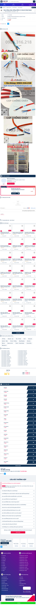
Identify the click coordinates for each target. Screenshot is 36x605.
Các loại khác (20, 7)
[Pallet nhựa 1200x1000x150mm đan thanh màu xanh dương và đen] (30, 321)
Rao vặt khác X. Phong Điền (6, 361)
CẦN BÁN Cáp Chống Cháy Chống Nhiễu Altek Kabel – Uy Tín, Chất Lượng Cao (5, 233)
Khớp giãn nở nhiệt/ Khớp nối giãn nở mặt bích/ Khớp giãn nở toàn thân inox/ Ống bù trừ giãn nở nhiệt (30, 233)
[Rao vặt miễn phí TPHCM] (9, 379)
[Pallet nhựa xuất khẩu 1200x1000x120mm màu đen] (30, 308)
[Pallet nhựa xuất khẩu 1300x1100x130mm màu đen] (5, 321)
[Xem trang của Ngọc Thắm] (1, 236)
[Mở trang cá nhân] (2, 387)
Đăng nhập (33, 208)
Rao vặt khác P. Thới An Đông (6, 357)
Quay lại (33, 7)
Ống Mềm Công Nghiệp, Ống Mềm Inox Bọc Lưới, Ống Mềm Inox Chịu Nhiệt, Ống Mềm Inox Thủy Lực (18, 259)
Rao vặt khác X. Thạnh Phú (23, 362)
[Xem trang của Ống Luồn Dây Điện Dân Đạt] (1, 249)
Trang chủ (3, 7)
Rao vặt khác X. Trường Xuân (6, 364)
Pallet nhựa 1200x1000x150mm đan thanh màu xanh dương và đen (30, 326)
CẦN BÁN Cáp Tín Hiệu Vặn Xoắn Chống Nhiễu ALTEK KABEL (18, 246)
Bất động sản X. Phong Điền (24, 568)
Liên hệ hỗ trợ (22, 585)
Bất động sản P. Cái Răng (24, 557)
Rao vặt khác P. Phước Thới (6, 356)
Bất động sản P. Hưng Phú (24, 565)
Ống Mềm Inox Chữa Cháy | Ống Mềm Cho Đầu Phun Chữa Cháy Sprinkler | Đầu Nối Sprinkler (5, 273)
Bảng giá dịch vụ (22, 580)
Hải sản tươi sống (4, 583)
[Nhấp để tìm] (34, 1)
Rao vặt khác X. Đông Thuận (23, 360)
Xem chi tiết (14, 193)
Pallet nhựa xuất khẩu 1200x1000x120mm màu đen (29, 313)
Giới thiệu (21, 577)
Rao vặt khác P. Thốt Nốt (6, 358)
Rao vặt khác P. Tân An (22, 356)
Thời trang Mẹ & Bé (5, 590)
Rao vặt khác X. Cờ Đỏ (22, 358)
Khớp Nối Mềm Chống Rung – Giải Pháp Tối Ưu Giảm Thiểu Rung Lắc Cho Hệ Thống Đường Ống (18, 300)
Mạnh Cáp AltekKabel (11, 178)
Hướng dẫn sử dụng (23, 583)
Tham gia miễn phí (9, 599)
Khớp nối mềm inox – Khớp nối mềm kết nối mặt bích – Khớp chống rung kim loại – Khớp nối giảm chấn (30, 259)
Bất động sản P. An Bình (23, 567)
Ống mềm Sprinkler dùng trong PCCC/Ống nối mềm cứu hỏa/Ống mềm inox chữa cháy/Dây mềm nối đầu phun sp (30, 286)
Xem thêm (18, 332)
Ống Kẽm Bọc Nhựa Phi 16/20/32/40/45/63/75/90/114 (17, 189)
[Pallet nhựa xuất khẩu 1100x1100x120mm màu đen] (18, 308)
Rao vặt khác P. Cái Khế (5, 351)
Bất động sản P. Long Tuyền (24, 563)
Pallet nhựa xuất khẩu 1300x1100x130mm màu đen (5, 326)
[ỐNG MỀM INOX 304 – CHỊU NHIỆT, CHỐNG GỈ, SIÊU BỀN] (30, 268)
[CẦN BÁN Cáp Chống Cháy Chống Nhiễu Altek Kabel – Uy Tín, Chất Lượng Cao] (5, 228)
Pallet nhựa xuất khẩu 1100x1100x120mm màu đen (17, 313)
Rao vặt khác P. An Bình (5, 350)
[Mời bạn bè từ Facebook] (5, 474)
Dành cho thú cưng (5, 588)
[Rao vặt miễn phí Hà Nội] (26, 379)
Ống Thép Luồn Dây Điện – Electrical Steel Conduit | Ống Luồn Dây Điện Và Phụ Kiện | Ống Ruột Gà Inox (5, 246)
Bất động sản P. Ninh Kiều (24, 555)
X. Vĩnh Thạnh (4, 567)
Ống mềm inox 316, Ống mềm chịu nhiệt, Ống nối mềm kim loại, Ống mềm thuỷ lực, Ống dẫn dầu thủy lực (5, 300)
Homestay (3, 581)
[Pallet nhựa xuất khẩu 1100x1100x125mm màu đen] (5, 308)
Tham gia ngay (18, 465)
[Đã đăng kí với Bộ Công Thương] (27, 589)
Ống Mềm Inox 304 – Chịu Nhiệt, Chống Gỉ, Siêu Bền (30, 273)
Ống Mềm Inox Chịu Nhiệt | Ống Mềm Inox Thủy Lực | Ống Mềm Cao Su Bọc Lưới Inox (30, 246)
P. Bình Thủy (4, 558)
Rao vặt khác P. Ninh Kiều (23, 354)
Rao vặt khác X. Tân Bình (22, 361)
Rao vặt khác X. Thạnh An (6, 362)
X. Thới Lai (3, 563)
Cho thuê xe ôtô (4, 577)
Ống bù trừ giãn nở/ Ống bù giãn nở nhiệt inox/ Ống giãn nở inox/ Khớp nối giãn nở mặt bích (18, 233)
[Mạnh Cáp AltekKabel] (3, 180)
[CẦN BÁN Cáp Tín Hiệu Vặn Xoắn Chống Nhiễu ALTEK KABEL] (18, 241)
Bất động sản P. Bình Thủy (24, 562)
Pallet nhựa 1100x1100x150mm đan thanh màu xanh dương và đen (18, 326)
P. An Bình (3, 557)
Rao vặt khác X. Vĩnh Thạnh (23, 364)
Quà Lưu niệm (4, 586)
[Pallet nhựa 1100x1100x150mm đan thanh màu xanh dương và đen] (18, 321)
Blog (20, 581)
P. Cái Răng (3, 560)
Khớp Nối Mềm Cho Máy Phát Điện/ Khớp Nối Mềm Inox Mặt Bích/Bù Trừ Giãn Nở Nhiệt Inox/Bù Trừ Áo (18, 273)
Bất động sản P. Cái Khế (23, 560)
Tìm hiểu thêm (23, 471)
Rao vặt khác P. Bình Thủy (23, 350)
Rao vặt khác (15, 7)
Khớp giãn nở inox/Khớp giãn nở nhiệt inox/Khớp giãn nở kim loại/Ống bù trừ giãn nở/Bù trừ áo (5, 286)
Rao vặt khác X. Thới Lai (6, 363)
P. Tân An (3, 562)
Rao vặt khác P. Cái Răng (22, 351)
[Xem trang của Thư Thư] (13, 236)
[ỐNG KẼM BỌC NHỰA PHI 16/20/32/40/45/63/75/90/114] (5, 191)
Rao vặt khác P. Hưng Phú (6, 353)
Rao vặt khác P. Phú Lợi (22, 355)
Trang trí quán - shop (5, 585)
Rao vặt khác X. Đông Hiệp (6, 360)
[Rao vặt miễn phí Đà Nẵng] (18, 381)
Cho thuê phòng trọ (5, 578)
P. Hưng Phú (4, 568)
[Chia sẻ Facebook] (8, 24)
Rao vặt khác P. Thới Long (23, 357)
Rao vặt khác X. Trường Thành (23, 363)
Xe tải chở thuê (4, 580)
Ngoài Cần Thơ (9, 7)
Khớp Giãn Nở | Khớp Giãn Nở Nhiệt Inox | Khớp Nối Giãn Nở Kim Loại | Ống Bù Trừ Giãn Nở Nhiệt (17, 286)
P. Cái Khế (3, 565)
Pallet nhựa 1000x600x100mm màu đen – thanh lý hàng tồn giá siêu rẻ (30, 300)
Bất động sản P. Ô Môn (23, 570)
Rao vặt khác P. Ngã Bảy (6, 354)
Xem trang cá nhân (11, 183)
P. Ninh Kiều (4, 555)
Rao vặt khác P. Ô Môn (5, 355)
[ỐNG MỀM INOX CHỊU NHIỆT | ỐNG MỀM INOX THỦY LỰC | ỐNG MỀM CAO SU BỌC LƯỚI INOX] (30, 241)
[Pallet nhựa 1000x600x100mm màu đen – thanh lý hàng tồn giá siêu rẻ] (30, 295)
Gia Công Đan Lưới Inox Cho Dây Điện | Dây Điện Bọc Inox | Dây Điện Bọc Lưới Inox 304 (5, 259)
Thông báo (21, 578)
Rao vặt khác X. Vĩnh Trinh (6, 366)
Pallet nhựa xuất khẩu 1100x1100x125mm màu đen (5, 313)
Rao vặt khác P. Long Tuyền (23, 353)
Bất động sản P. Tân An (23, 558)
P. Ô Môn (3, 570)
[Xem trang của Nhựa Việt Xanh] (25, 302)
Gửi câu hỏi (18, 532)
